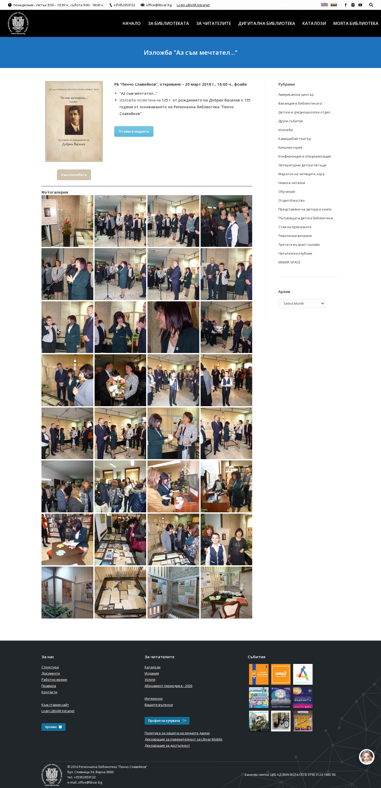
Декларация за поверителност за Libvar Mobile (183, 739)
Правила (48, 685)
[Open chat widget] (367, 757)
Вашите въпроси (159, 704)
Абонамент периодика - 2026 (168, 685)
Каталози (152, 667)
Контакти (49, 692)
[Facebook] (346, 5)
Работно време (54, 679)
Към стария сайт (55, 704)
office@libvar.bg (90, 782)
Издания (152, 673)
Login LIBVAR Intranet (193, 5)
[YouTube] (360, 5)
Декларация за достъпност (167, 745)
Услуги (150, 679)
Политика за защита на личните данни (177, 733)
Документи (50, 673)
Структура (50, 667)
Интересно (154, 698)
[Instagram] (353, 5)
